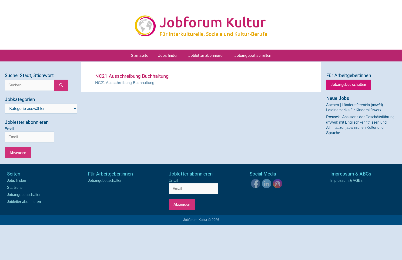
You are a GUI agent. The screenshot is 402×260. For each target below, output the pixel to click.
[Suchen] (61, 85)
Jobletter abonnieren (206, 55)
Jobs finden (168, 55)
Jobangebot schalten (252, 55)
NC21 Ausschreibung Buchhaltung (124, 83)
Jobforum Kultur (213, 22)
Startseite (139, 55)
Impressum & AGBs (346, 180)
